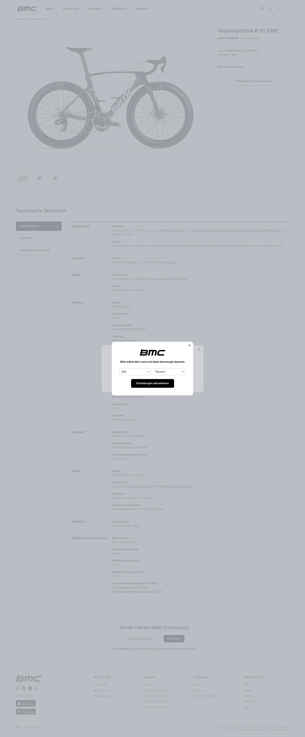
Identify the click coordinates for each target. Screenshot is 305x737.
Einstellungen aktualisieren (152, 383)
